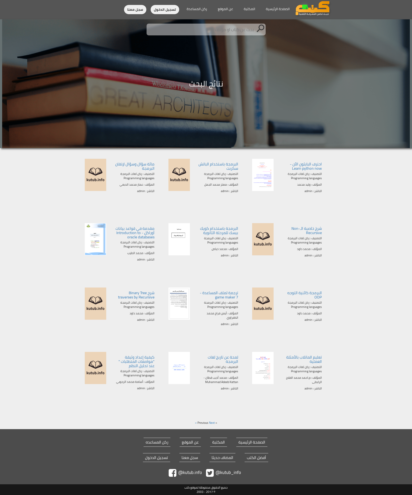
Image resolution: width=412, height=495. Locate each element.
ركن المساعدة (197, 9)
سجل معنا (135, 9)
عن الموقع (225, 9)
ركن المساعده (157, 442)
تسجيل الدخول (165, 9)
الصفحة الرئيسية (278, 9)
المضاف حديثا (222, 457)
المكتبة (249, 9)
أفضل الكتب (256, 457)
